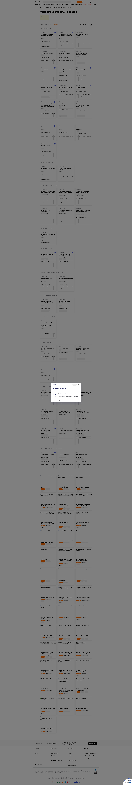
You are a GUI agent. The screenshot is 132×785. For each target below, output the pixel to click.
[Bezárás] (78, 384)
